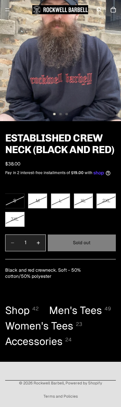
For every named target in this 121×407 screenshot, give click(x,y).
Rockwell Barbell (49, 383)
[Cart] (113, 10)
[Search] (99, 10)
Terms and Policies (61, 396)
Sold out (81, 242)
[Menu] (7, 9)
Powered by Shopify (84, 383)
